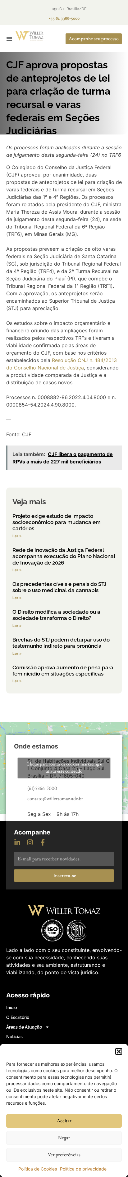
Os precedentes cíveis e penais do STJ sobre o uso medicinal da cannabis (59, 587)
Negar (64, 1138)
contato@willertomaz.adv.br (55, 799)
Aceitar (64, 1121)
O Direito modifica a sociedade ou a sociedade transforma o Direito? (56, 615)
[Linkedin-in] (17, 842)
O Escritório (17, 1017)
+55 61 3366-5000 (64, 18)
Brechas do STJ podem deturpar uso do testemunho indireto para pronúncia (61, 643)
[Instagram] (30, 842)
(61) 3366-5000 (42, 788)
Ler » (17, 536)
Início (11, 1007)
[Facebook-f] (42, 842)
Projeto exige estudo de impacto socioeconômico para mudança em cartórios (56, 522)
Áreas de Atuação (24, 1027)
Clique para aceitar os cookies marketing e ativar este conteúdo (64, 767)
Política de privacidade (83, 1168)
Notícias (14, 1036)
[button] (119, 1051)
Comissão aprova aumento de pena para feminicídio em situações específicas (62, 670)
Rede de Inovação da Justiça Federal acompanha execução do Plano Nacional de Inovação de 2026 (63, 556)
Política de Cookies (37, 1168)
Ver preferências (64, 1155)
